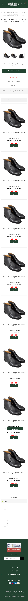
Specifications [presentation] (14, 81)
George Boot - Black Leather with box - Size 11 (14, 373)
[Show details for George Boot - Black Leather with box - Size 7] (14, 166)
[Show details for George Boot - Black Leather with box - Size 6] (14, 118)
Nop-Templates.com (17, 594)
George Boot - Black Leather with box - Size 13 (14, 473)
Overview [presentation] (14, 77)
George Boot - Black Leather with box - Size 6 (14, 133)
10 (7, 517)
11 (7, 520)
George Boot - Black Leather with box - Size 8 (14, 229)
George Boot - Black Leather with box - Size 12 (14, 421)
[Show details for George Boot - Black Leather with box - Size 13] (14, 458)
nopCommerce (17, 591)
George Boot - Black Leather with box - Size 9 (14, 277)
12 (7, 523)
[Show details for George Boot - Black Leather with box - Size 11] (14, 358)
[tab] (14, 78)
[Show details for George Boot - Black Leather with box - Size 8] (14, 214)
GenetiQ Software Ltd (17, 593)
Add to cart (14, 145)
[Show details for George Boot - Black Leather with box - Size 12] (14, 406)
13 (7, 526)
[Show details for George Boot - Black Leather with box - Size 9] (14, 262)
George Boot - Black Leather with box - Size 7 (14, 181)
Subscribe (22, 558)
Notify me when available (15, 428)
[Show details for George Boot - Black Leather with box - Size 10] (14, 310)
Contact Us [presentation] (14, 85)
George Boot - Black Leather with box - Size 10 (14, 325)
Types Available (15, 71)
